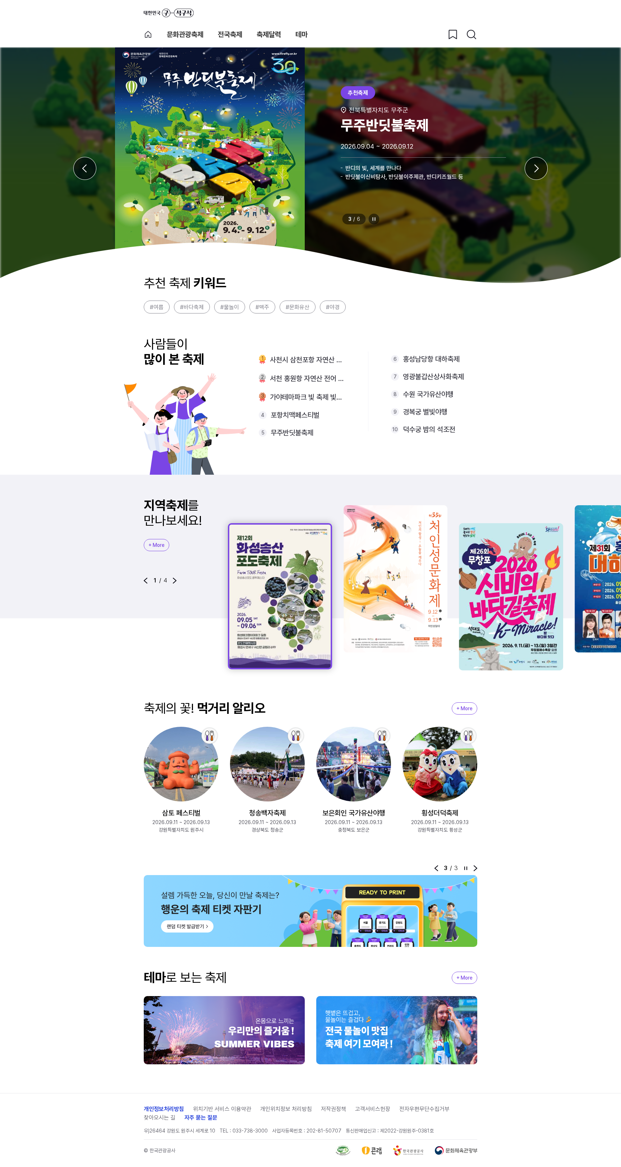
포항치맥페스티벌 (295, 415)
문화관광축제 (185, 34)
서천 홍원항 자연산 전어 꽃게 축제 (307, 378)
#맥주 (262, 307)
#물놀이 (229, 307)
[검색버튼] (471, 34)
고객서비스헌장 (372, 1109)
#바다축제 (192, 307)
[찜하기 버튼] (453, 34)
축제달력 (269, 34)
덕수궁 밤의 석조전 (429, 429)
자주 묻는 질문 (200, 1117)
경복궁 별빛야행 (425, 412)
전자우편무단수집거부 (424, 1109)
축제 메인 (148, 34)
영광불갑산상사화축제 (433, 376)
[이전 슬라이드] (84, 168)
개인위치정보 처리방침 (286, 1109)
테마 (301, 34)
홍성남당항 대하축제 (431, 359)
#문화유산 (297, 307)
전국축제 (230, 34)
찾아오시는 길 (159, 1117)
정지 (374, 219)
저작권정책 (333, 1109)
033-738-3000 (250, 1131)
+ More (156, 545)
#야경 (333, 307)
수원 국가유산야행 (428, 394)
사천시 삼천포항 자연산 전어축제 (307, 359)
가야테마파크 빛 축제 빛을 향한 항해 (307, 397)
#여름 (157, 307)
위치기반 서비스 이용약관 (222, 1109)
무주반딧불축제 (292, 432)
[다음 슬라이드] (536, 168)
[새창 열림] (343, 1150)
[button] (145, 581)
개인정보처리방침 (164, 1109)
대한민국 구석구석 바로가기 (169, 13)
